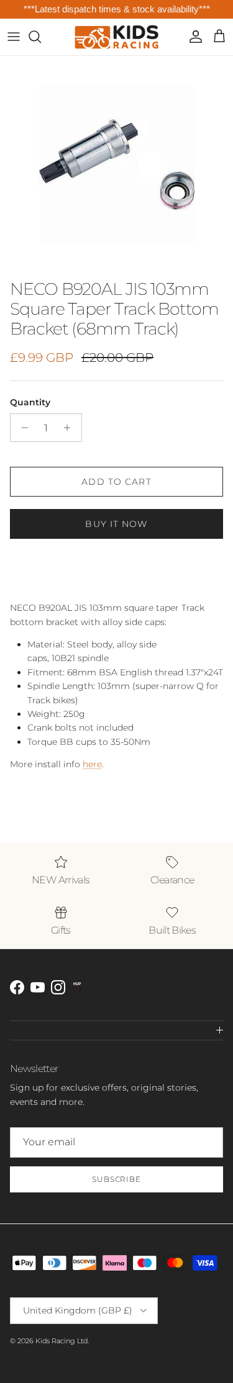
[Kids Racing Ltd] (116, 37)
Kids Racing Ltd (61, 1340)
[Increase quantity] (70, 427)
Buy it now (116, 523)
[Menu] (13, 36)
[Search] (41, 36)
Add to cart (116, 481)
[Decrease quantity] (21, 427)
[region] (116, 9)
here (92, 764)
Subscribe (117, 1179)
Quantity (30, 402)
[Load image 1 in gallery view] (116, 164)
